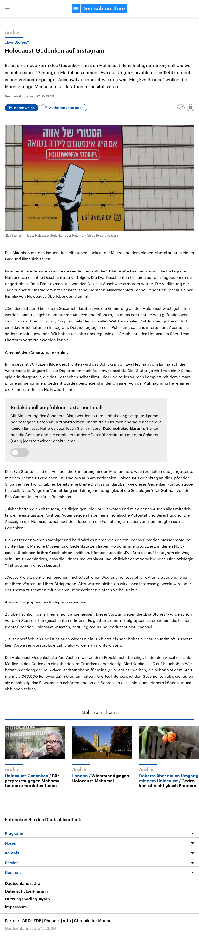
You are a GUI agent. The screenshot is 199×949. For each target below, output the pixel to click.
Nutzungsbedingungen (27, 898)
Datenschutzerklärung (123, 428)
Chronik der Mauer (92, 920)
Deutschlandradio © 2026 (30, 928)
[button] (7, 8)
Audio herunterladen (66, 108)
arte (68, 920)
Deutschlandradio (22, 883)
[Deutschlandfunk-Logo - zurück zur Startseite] (99, 8)
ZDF (38, 920)
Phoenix (53, 920)
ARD (27, 920)
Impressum (16, 906)
